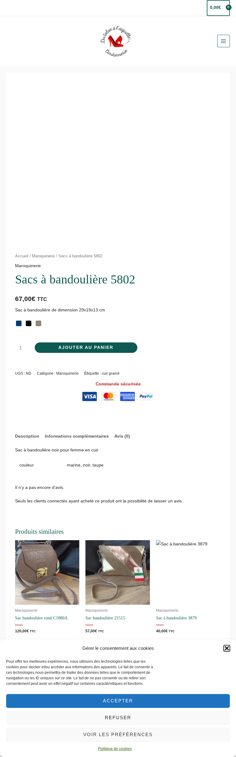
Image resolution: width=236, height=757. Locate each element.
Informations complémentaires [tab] (77, 436)
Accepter (118, 700)
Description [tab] (27, 436)
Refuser (118, 717)
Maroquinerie (43, 256)
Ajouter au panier (85, 347)
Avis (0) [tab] (122, 436)
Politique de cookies (115, 749)
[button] (227, 648)
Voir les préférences (118, 734)
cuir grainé (111, 373)
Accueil (21, 256)
